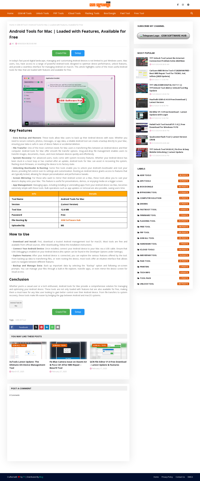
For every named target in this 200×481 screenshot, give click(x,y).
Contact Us (180, 477)
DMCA (190, 477)
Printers (160, 266)
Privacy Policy (167, 477)
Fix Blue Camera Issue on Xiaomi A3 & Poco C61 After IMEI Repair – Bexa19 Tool (68, 364)
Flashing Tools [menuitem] (92, 13)
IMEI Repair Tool (160, 255)
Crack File (61, 53)
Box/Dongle (160, 186)
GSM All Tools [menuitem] (25, 13)
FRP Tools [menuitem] (58, 13)
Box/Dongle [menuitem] (110, 13)
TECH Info (160, 272)
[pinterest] (187, 4)
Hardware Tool (160, 243)
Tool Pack (160, 278)
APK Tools (160, 181)
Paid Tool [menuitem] (125, 13)
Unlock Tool (160, 284)
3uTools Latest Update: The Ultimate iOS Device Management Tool (27, 364)
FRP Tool (160, 232)
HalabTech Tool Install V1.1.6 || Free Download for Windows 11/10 (167, 126)
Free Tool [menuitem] (139, 13)
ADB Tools (160, 175)
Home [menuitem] (10, 13)
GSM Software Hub (71, 220)
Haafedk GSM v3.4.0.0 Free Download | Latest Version (168, 101)
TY (24, 477)
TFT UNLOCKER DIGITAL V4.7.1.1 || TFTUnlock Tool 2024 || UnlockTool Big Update (168, 88)
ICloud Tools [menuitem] (74, 13)
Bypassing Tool (160, 192)
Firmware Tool (160, 215)
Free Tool (160, 226)
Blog (41, 477)
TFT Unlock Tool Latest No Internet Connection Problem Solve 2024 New (167, 59)
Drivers (160, 203)
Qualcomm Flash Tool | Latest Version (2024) (168, 138)
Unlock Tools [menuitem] (42, 13)
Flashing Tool (160, 221)
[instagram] (183, 4)
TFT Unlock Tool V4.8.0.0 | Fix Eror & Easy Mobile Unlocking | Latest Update (169, 150)
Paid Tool (160, 261)
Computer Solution (160, 198)
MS (13, 43)
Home (11, 25)
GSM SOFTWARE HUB (174, 35)
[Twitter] (36, 327)
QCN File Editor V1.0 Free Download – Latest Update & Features (108, 363)
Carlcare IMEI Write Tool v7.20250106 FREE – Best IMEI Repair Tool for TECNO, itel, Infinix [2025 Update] (169, 73)
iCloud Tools (160, 249)
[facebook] (178, 4)
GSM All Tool (22, 25)
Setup (78, 53)
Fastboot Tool (160, 209)
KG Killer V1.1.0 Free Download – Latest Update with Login (168, 113)
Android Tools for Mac (16, 304)
